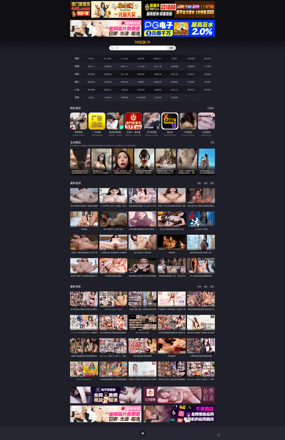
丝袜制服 (174, 66)
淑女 (205, 287)
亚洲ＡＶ (91, 66)
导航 (77, 97)
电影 (77, 74)
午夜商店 (107, 97)
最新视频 (75, 183)
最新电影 (75, 286)
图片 (77, 81)
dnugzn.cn (142, 42)
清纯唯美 (174, 82)
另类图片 (207, 82)
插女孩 (91, 97)
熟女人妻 (157, 66)
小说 (77, 89)
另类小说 (174, 90)
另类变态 (207, 74)
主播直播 (191, 66)
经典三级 (174, 74)
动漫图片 (141, 82)
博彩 (77, 58)
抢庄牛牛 (207, 58)
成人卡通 (124, 74)
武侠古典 (141, 90)
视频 (77, 66)
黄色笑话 (191, 90)
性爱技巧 (207, 90)
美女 (199, 183)
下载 (212, 142)
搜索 (171, 48)
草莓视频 (124, 97)
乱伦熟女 (191, 74)
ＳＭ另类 (207, 66)
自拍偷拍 (107, 66)
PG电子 (91, 58)
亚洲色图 (107, 82)
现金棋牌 (191, 58)
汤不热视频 (141, 97)
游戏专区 (141, 58)
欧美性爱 (141, 74)
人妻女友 (124, 90)
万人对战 (124, 58)
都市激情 (91, 90)
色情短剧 (174, 97)
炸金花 (174, 58)
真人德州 (107, 58)
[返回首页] (218, 435)
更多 (212, 183)
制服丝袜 (157, 74)
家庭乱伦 (107, 90)
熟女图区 (191, 82)
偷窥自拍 (91, 82)
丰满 (199, 287)
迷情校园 (157, 90)
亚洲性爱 (91, 74)
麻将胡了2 (158, 58)
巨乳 (205, 183)
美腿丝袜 (157, 82)
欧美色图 (124, 82)
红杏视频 (157, 97)
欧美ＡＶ (124, 66)
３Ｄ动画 (141, 66)
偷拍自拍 (107, 74)
